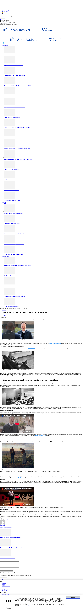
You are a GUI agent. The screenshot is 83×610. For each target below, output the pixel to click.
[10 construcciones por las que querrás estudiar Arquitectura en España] (9, 157)
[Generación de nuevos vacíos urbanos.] (9, 188)
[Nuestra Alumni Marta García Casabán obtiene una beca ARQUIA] (9, 83)
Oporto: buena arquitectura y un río (11, 306)
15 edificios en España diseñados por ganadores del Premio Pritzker (17, 265)
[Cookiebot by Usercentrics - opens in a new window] (8, 608)
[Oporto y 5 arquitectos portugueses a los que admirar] (9, 294)
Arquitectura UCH (3, 315)
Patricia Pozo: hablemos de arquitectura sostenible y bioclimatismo (17, 127)
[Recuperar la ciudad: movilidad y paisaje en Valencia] (9, 105)
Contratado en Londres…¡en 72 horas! (12, 223)
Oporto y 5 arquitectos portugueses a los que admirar (14, 296)
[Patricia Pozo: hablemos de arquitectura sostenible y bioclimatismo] (9, 125)
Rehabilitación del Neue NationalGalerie (12, 200)
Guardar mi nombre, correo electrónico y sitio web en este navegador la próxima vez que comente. (16, 575)
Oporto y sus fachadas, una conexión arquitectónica (10, 537)
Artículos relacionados (4, 527)
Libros (5, 203)
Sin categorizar (4, 590)
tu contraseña (11, 17)
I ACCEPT (73, 597)
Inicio (3, 9)
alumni (3, 584)
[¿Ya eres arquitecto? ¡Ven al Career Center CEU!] (9, 211)
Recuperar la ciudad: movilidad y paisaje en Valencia (14, 107)
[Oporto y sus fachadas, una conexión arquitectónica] (5, 535)
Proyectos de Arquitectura (6, 589)
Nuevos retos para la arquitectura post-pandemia (14, 137)
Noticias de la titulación (5, 256)
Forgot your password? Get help (5, 19)
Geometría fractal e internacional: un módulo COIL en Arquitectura (17, 148)
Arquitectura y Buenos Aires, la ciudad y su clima (14, 275)
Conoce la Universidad (5, 10)
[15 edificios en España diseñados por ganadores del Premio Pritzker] (9, 263)
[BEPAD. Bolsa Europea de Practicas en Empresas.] (9, 252)
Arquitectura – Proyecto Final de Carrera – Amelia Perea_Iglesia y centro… (19, 179)
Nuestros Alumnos (5, 45)
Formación (4, 202)
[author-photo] (2, 524)
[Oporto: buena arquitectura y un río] (9, 304)
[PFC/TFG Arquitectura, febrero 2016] (9, 167)
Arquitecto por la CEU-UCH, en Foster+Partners (14, 244)
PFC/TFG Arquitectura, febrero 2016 (11, 169)
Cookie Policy (26, 605)
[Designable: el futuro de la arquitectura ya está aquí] (9, 73)
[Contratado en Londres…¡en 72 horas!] (9, 221)
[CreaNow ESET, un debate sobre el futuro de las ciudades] (9, 284)
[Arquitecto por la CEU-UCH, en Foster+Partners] (9, 242)
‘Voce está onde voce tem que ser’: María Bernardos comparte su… (17, 233)
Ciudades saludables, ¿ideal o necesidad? (12, 117)
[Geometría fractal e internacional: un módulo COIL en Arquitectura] (9, 146)
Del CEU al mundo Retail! (9, 95)
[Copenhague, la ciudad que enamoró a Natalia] (9, 63)
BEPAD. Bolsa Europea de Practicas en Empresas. (14, 254)
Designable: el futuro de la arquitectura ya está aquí (14, 75)
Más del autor (10, 527)
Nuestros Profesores (5, 97)
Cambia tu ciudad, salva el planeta (11, 54)
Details (16, 608)
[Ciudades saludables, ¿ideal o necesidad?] (9, 115)
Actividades (4, 308)
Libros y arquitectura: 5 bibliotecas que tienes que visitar (13, 518)
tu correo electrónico (12, 22)
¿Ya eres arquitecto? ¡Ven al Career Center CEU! (13, 213)
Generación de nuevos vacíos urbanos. (11, 190)
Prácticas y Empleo (5, 588)
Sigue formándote (5, 11)
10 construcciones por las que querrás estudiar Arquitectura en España (18, 159)
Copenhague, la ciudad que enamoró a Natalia (13, 65)
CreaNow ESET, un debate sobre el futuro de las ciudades (15, 286)
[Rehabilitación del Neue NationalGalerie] (9, 198)
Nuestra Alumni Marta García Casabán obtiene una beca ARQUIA (17, 85)
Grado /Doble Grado (5, 594)
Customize (72, 600)
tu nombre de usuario (12, 16)
